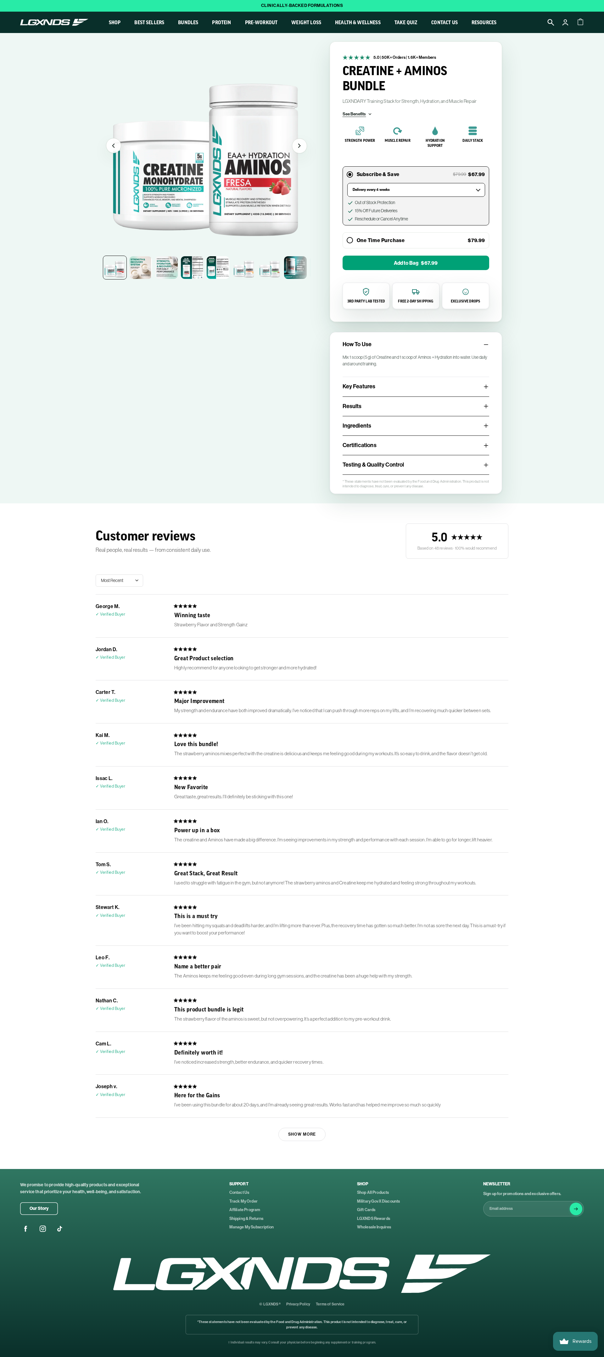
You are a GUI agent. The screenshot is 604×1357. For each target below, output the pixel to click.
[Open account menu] (565, 22)
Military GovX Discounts (378, 1201)
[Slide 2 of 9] (140, 267)
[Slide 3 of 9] (166, 267)
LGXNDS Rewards (373, 1218)
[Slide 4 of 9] (192, 267)
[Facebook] (25, 1228)
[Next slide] (299, 145)
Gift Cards (366, 1209)
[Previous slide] (113, 145)
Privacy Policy (298, 1304)
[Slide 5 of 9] (218, 267)
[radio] (350, 240)
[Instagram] (42, 1228)
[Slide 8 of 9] (295, 267)
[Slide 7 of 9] (269, 267)
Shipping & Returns (246, 1218)
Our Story (39, 1208)
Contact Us (239, 1192)
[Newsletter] (576, 1209)
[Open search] (550, 22)
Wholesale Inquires (374, 1227)
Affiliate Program (244, 1209)
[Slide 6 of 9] (243, 267)
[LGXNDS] (302, 1274)
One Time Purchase (381, 240)
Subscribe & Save (379, 174)
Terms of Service (330, 1304)
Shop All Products (373, 1192)
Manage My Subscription (251, 1227)
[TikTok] (59, 1228)
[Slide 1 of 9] (114, 267)
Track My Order (243, 1201)
